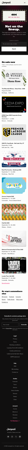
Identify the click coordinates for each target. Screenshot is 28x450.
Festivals (11, 297)
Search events (14, 40)
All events (4, 297)
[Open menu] (24, 2)
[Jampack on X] (15, 436)
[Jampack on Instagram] (12, 436)
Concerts (18, 297)
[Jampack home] (6, 2)
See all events (6, 283)
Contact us (5, 302)
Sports (4, 299)
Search (14, 49)
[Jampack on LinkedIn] (19, 436)
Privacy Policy (9, 328)
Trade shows (10, 299)
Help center (19, 299)
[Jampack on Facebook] (8, 436)
